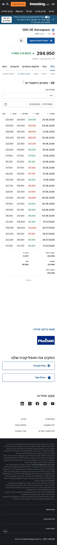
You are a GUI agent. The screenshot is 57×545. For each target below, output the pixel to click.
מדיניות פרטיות (49, 519)
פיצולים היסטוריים (7, 74)
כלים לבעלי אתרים (47, 431)
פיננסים (14, 66)
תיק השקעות (49, 425)
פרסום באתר (20, 425)
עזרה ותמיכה (20, 431)
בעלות (36, 74)
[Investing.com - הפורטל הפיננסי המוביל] (40, 4)
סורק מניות (40, 11)
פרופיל (44, 74)
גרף (44, 66)
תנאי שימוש (50, 509)
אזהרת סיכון (50, 528)
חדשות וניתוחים (30, 66)
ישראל (29, 11)
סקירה (52, 74)
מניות (51, 11)
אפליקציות (50, 419)
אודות (23, 419)
